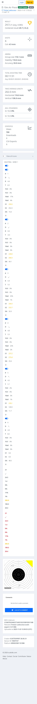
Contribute (22, 656)
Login (22, 2)
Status (29, 656)
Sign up (29, 2)
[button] (33, 10)
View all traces (11, 156)
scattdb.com (12, 652)
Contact (9, 656)
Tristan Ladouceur (9, 10)
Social (15, 656)
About (5, 659)
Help (4, 656)
